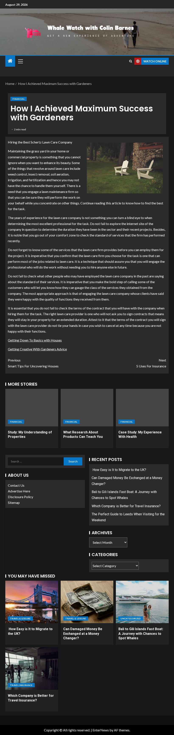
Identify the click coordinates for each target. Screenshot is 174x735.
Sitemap (14, 502)
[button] (20, 61)
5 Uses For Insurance (151, 363)
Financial (19, 99)
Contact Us (16, 485)
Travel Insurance (21, 685)
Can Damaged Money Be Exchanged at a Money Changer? (82, 633)
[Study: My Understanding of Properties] (31, 407)
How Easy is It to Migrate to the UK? (119, 470)
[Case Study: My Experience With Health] (142, 407)
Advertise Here (19, 491)
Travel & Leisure (20, 618)
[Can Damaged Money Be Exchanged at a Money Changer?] (87, 602)
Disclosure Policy (20, 497)
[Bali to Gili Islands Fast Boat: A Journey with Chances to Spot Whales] (142, 602)
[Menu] (20, 61)
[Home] (10, 61)
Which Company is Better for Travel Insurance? (126, 506)
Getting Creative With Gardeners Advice (37, 349)
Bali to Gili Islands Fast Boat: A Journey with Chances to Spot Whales (140, 633)
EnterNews (101, 730)
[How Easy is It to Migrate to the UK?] (31, 602)
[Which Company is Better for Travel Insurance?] (31, 668)
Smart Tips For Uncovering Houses (33, 363)
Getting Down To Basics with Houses (35, 340)
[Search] (130, 61)
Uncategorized (131, 618)
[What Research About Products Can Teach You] (87, 407)
